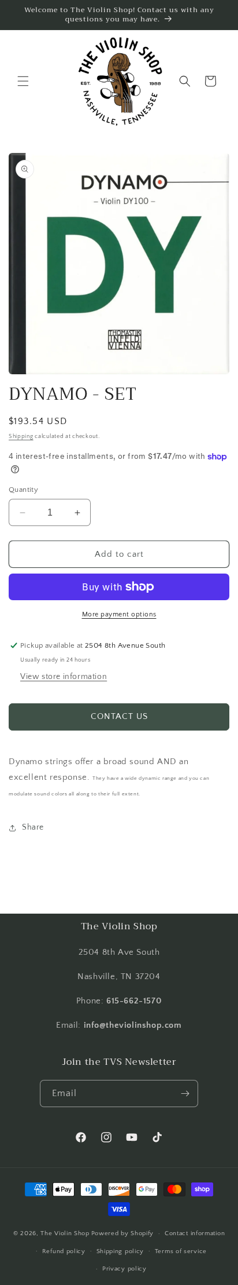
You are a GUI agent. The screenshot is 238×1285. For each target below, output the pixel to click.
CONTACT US (119, 716)
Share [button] (33, 827)
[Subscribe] (185, 1093)
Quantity (23, 489)
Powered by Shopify (122, 1233)
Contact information (195, 1233)
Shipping (21, 436)
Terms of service (181, 1251)
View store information (63, 676)
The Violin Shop (65, 1233)
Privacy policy (124, 1268)
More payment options (119, 614)
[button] (23, 81)
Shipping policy (120, 1251)
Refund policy (63, 1251)
